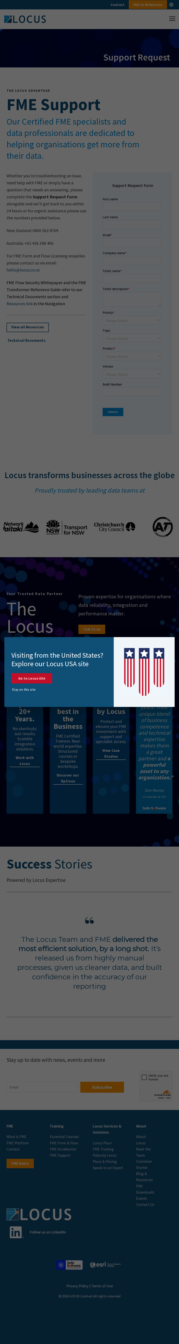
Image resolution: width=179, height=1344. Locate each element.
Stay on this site (24, 689)
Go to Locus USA (31, 678)
